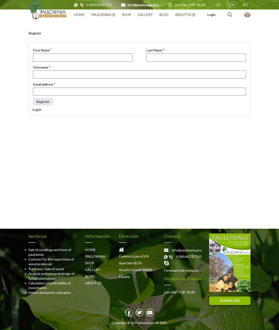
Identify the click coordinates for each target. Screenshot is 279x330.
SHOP (126, 14)
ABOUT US (183, 14)
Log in (36, 109)
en (231, 5)
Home (79, 14)
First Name (42, 50)
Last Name (155, 50)
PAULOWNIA (101, 14)
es (218, 5)
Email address (44, 84)
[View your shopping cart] (247, 14)
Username (41, 67)
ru (245, 5)
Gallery (145, 14)
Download (230, 301)
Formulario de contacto (181, 270)
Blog (163, 14)
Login (211, 14)
